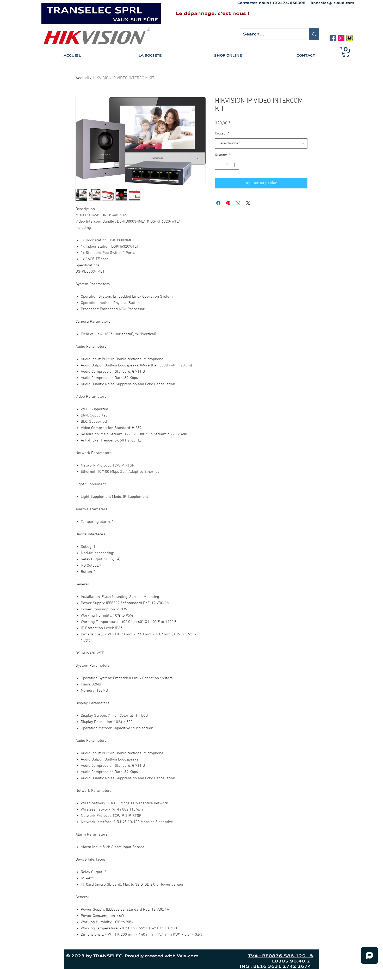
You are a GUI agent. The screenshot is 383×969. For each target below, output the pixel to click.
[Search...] (314, 34)
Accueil (82, 78)
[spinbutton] (227, 164)
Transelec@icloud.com (332, 3)
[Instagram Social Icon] (341, 38)
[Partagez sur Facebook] (218, 203)
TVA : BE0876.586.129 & (280, 955)
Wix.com (210, 955)
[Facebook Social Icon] (333, 38)
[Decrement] (219, 164)
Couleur (222, 133)
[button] (345, 52)
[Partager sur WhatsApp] (238, 203)
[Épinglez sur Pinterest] (228, 203)
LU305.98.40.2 (291, 961)
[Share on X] (248, 203)
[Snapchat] (349, 38)
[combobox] (261, 143)
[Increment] (235, 164)
